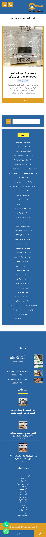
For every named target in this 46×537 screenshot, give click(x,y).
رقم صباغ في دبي (13, 173)
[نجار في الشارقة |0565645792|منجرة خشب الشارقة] (23, 447)
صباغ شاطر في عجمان (30, 305)
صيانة (22, 486)
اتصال (22, 502)
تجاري (21, 489)
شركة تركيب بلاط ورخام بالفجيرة (23, 230)
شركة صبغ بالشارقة (22, 261)
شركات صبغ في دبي (22, 222)
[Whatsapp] (6, 531)
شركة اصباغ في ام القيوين (23, 226)
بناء (21, 481)
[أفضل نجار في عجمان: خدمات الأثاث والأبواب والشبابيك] (23, 425)
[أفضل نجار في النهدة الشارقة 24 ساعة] (36, 7)
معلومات (21, 507)
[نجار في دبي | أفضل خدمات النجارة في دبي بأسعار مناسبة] (23, 402)
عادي (22, 491)
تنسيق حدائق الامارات (31, 169)
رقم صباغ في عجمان (23, 177)
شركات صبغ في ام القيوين (23, 217)
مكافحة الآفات (21, 475)
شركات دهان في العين (23, 195)
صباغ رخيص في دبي (22, 292)
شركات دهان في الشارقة (23, 191)
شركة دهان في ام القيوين (23, 248)
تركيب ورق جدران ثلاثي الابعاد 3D (23, 160)
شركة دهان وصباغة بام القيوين (22, 257)
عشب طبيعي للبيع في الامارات (22, 319)
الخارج (21, 499)
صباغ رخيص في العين (23, 279)
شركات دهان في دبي (23, 204)
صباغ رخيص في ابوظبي (22, 270)
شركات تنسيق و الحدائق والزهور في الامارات (22, 186)
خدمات (21, 494)
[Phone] (6, 524)
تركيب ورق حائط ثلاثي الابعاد (23, 164)
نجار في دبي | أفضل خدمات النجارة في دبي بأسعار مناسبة (23, 411)
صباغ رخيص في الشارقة (23, 274)
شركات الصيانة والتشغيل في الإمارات (22, 182)
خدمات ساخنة (22, 515)
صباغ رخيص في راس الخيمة (23, 297)
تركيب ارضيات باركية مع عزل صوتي (23, 155)
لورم (21, 505)
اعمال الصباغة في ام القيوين (23, 151)
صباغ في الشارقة (14, 305)
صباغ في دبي (31, 310)
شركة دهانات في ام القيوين (22, 239)
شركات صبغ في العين (23, 213)
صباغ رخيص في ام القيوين (23, 288)
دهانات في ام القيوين (14, 169)
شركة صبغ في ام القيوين (23, 266)
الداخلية (21, 497)
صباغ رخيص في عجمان (22, 301)
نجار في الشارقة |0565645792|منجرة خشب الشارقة (23, 457)
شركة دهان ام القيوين (23, 244)
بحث (8, 121)
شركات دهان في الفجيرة (23, 199)
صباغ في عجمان (22, 314)
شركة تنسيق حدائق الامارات (23, 235)
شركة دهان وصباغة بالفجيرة (23, 252)
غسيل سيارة (21, 483)
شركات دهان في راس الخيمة (23, 208)
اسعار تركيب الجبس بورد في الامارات (22, 147)
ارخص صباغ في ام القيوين (23, 142)
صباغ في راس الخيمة (16, 310)
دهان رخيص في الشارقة (30, 173)
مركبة (21, 478)
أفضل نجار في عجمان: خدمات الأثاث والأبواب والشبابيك (23, 434)
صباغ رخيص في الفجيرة (22, 283)
